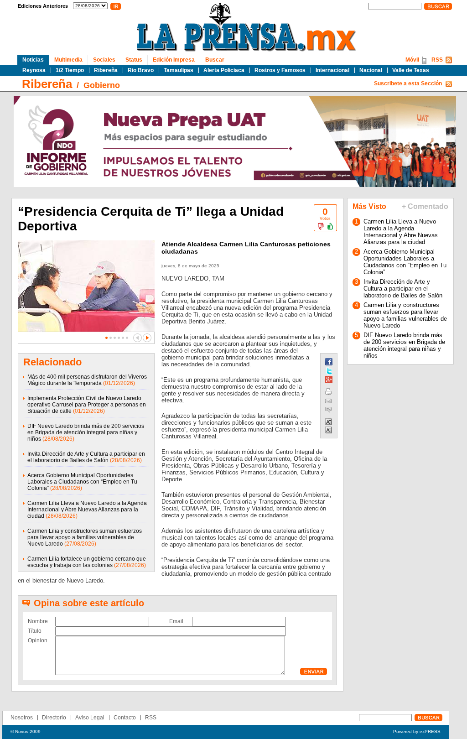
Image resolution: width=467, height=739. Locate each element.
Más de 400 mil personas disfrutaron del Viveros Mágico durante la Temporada (87, 380)
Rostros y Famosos (280, 70)
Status (133, 60)
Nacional (370, 70)
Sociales (104, 60)
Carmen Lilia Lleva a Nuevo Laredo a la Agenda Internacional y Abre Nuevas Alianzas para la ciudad (87, 509)
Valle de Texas (410, 70)
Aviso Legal (89, 717)
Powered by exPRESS (417, 731)
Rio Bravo (141, 70)
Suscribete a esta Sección (408, 83)
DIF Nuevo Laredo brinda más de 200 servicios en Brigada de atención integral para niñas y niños (85, 432)
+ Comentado (425, 206)
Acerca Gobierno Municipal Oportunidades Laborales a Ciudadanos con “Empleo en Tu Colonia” (82, 481)
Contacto (125, 717)
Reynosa (34, 70)
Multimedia (68, 60)
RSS (437, 60)
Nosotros (21, 717)
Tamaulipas (178, 70)
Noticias (33, 60)
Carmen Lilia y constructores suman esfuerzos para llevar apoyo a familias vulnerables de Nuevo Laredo (84, 537)
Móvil (412, 60)
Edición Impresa (174, 60)
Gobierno (101, 85)
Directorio (54, 717)
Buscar (214, 60)
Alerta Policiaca (223, 70)
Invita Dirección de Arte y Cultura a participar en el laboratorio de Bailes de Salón (86, 457)
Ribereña (106, 70)
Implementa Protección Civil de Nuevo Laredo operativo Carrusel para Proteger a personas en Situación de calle (86, 404)
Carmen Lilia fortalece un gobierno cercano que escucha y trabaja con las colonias (86, 562)
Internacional (332, 70)
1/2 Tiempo (70, 70)
